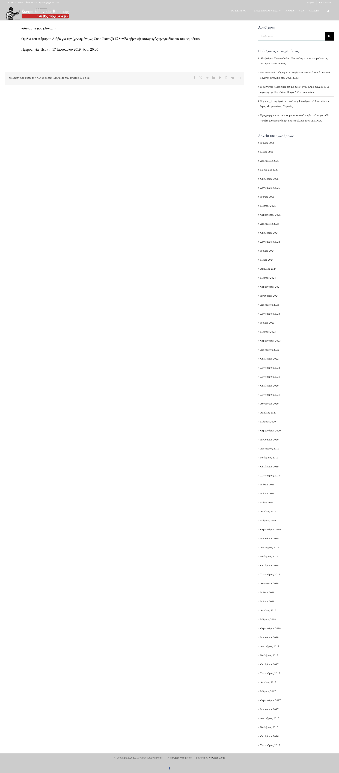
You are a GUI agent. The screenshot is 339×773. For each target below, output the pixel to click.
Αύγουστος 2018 (269, 583)
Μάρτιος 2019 (268, 520)
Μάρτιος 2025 (268, 205)
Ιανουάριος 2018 (269, 637)
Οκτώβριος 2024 (269, 232)
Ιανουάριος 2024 (269, 295)
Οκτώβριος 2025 (269, 178)
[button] (328, 10)
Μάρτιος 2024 (268, 277)
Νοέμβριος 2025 (269, 169)
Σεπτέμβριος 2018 (270, 574)
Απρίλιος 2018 (268, 610)
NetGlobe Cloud (217, 757)
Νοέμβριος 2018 (269, 556)
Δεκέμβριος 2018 (269, 547)
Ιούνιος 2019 (267, 493)
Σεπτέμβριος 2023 (270, 313)
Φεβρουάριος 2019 (270, 529)
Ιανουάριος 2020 (269, 439)
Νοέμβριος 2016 (269, 727)
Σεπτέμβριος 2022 (270, 367)
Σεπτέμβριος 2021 (270, 376)
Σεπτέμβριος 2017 (270, 673)
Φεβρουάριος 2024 (270, 286)
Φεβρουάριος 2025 (270, 214)
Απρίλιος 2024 (268, 268)
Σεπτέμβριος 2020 (270, 394)
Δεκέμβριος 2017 (269, 646)
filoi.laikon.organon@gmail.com (42, 2)
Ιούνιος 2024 (267, 250)
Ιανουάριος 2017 (269, 709)
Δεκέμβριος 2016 (269, 718)
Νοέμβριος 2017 (269, 655)
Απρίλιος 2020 (268, 412)
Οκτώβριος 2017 (269, 664)
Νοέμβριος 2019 (269, 457)
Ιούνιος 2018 (267, 601)
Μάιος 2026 (266, 151)
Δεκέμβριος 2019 (269, 448)
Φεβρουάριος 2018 (270, 628)
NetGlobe (174, 757)
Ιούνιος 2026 (267, 142)
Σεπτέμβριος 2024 (270, 241)
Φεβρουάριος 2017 (270, 700)
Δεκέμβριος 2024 (269, 223)
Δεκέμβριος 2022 (269, 349)
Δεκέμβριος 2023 (269, 304)
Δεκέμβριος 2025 (269, 160)
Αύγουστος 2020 (269, 403)
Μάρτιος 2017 (268, 691)
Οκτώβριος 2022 (269, 358)
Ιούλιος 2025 (267, 196)
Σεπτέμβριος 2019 (270, 475)
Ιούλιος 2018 (267, 592)
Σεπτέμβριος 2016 (270, 745)
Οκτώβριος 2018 (269, 565)
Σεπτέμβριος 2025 (270, 187)
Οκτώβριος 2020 (269, 385)
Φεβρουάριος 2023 (270, 340)
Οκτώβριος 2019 (269, 466)
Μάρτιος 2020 (268, 421)
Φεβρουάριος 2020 (270, 430)
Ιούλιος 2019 (267, 484)
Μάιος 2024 (266, 259)
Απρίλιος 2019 (268, 511)
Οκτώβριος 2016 (269, 736)
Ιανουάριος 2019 (269, 538)
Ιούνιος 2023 (267, 322)
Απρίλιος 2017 (268, 682)
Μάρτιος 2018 (268, 619)
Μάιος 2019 (266, 502)
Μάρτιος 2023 (268, 331)
